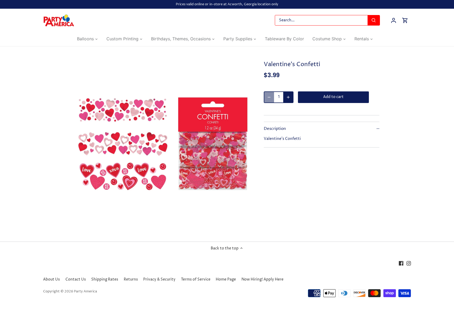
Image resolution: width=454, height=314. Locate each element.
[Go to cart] (405, 20)
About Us (51, 279)
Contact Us (75, 279)
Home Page (226, 279)
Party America (85, 291)
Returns (131, 279)
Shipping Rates (104, 279)
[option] (163, 143)
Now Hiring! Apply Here (262, 279)
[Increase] (288, 97)
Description (275, 128)
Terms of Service (195, 279)
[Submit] (374, 20)
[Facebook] (401, 263)
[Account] (393, 20)
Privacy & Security (159, 279)
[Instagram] (408, 263)
